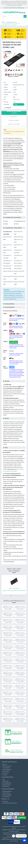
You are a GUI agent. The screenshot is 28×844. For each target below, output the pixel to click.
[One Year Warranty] (14, 741)
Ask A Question (8, 107)
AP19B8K (5, 224)
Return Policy (6, 786)
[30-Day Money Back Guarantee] (14, 732)
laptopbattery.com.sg (16, 826)
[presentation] (14, 113)
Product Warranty (7, 769)
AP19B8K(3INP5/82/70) (19, 221)
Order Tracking (6, 793)
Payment (10, 7)
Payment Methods (7, 794)
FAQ (6, 7)
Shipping (22, 7)
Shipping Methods (7, 791)
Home (3, 22)
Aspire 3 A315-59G (18, 236)
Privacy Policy (6, 771)
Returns (16, 7)
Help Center (6, 781)
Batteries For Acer (11, 22)
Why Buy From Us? (7, 766)
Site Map (5, 774)
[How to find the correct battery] (14, 751)
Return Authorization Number (10, 803)
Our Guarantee (6, 767)
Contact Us (5, 801)
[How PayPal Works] (14, 823)
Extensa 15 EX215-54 (8, 271)
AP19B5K (5, 221)
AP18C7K (16, 224)
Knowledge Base (7, 783)
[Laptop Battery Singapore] (14, 13)
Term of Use (5, 773)
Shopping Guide (7, 784)
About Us (5, 764)
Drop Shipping (6, 796)
